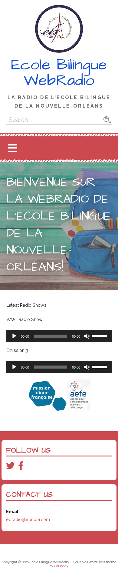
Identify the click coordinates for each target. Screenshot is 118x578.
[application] (58, 336)
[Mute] (87, 336)
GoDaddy (61, 566)
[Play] (14, 336)
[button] (12, 148)
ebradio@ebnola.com (28, 519)
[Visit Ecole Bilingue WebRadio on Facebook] (21, 467)
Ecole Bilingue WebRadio (59, 73)
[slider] (100, 335)
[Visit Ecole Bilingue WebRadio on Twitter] (10, 467)
